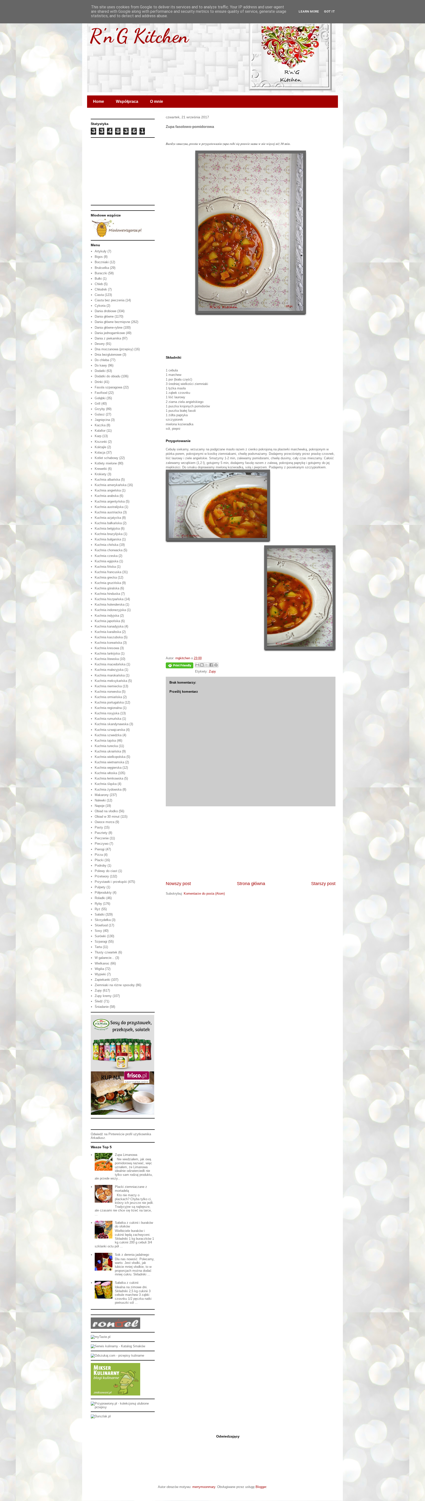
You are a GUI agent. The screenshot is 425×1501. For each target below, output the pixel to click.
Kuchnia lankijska (107, 653)
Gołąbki (100, 398)
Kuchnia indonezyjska (110, 610)
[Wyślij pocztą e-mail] (197, 664)
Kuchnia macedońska (110, 664)
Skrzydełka (103, 920)
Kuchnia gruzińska (108, 583)
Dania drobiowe (105, 311)
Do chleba (102, 360)
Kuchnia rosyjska (107, 713)
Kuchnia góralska (107, 588)
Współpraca (127, 101)
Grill (97, 403)
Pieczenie (102, 838)
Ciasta (99, 295)
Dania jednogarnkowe (110, 333)
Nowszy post (178, 883)
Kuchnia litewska (107, 659)
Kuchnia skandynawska (111, 724)
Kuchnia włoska (106, 773)
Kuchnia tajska (105, 740)
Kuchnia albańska (107, 479)
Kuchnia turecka (106, 746)
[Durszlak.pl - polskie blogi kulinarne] (101, 1416)
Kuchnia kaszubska (109, 637)
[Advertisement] (251, 843)
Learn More (309, 11)
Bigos (99, 257)
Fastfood (101, 393)
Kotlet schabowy (106, 458)
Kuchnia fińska (105, 566)
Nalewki (100, 800)
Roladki (100, 898)
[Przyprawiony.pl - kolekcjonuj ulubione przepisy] (123, 1407)
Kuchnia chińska (106, 545)
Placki (99, 860)
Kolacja (100, 452)
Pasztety (101, 833)
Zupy (212, 671)
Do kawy (101, 365)
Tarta (98, 947)
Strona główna (251, 883)
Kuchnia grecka (106, 577)
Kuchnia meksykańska (111, 681)
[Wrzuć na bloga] (201, 664)
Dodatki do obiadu (107, 376)
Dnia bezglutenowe (108, 354)
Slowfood (101, 925)
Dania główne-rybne (108, 327)
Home (98, 101)
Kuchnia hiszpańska (109, 599)
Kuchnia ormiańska (108, 697)
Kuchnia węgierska (108, 767)
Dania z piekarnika (108, 338)
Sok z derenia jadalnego (132, 1254)
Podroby (100, 865)
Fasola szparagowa (108, 387)
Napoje (100, 806)
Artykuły (100, 251)
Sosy (98, 931)
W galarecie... (104, 958)
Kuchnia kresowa (107, 648)
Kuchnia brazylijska (108, 534)
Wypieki (100, 974)
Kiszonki (101, 442)
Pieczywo (101, 843)
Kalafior (100, 430)
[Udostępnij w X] (206, 664)
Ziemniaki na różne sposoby (115, 985)
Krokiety (100, 474)
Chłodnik (101, 289)
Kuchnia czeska (106, 556)
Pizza (99, 855)
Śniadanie (102, 1007)
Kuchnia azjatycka (108, 518)
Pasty (99, 827)
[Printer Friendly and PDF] (179, 666)
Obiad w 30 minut (107, 816)
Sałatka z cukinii (126, 1283)
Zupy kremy (103, 996)
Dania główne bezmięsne (112, 322)
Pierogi (100, 849)
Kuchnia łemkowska (109, 778)
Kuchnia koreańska (108, 642)
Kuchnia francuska (108, 572)
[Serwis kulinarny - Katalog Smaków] (118, 1346)
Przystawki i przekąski (111, 882)
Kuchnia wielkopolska (110, 757)
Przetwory (102, 876)
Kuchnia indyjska (107, 615)
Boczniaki (102, 262)
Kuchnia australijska (109, 507)
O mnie (156, 101)
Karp (98, 436)
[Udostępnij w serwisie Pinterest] (215, 664)
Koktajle (100, 447)
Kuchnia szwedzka (108, 735)
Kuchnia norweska (108, 691)
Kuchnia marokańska (110, 675)
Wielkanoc (102, 963)
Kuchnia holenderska (109, 604)
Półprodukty (103, 892)
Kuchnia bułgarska (108, 539)
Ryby (98, 903)
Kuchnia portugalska (109, 702)
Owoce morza (104, 822)
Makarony (102, 795)
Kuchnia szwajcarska (110, 730)
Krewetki (101, 469)
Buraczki (101, 273)
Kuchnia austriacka (108, 512)
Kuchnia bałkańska (108, 523)
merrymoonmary (203, 1487)
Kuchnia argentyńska (110, 501)
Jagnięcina (102, 420)
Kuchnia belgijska (107, 528)
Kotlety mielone (106, 463)
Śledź (99, 1001)
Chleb (99, 284)
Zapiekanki (102, 979)
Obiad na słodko (106, 811)
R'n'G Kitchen (139, 35)
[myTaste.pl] (100, 1337)
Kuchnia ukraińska (108, 751)
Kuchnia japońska (107, 621)
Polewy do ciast (106, 871)
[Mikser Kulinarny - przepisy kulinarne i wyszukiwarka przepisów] (115, 1394)
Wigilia (99, 969)
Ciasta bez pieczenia (109, 300)
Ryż (97, 909)
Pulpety (100, 887)
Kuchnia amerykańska (110, 485)
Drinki (99, 382)
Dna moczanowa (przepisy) (114, 349)
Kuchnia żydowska (108, 789)
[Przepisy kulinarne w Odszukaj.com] (117, 1355)
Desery (100, 344)
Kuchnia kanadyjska (109, 626)
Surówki (100, 936)
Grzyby (100, 409)
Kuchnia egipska (106, 561)
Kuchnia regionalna (108, 708)
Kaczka (100, 425)
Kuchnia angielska (108, 490)
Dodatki (100, 371)
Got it (329, 11)
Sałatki (100, 914)
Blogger (261, 1487)
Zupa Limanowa (126, 1155)
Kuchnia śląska (106, 784)
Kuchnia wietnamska (109, 762)
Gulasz (100, 414)
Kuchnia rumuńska (108, 718)
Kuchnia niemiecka (108, 686)
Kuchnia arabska (107, 496)
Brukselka (102, 268)
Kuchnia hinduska (107, 594)
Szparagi (101, 941)
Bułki (98, 278)
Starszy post (323, 883)
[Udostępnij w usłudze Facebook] (211, 664)
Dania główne (104, 316)
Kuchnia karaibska (108, 632)
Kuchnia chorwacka (108, 550)
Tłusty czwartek (106, 952)
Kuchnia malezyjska (109, 670)
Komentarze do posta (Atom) (204, 893)
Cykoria (100, 305)
